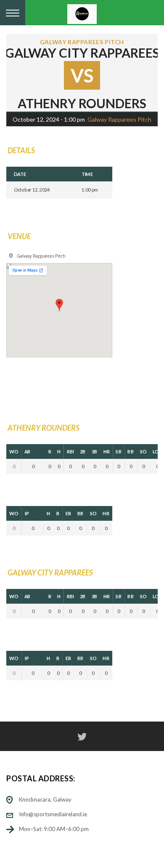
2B (83, 451)
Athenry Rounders (82, 103)
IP (27, 513)
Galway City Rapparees (82, 52)
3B (95, 451)
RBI (70, 451)
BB (130, 451)
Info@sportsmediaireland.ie (53, 814)
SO (143, 451)
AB (27, 451)
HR (106, 451)
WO (14, 451)
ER (68, 513)
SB (119, 451)
